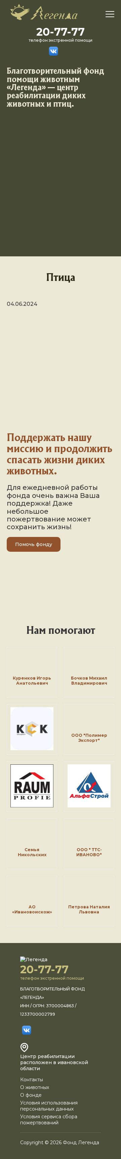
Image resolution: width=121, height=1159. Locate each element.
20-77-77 (60, 31)
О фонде (31, 1095)
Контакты (31, 1080)
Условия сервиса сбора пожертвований (48, 1120)
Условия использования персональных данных (49, 1106)
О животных (34, 1087)
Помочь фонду (33, 544)
